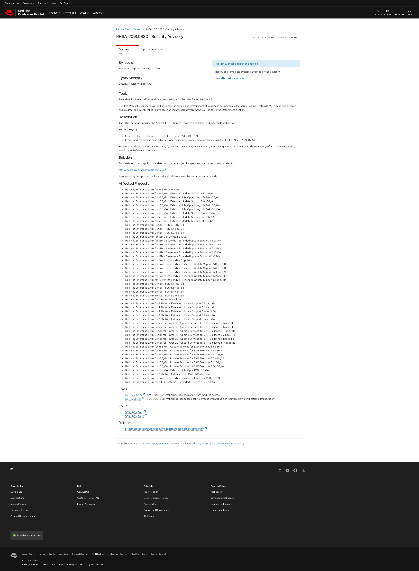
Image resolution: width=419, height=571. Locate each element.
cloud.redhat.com (220, 510)
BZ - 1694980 (133, 395)
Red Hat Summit (158, 554)
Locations (63, 554)
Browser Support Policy (156, 497)
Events (52, 554)
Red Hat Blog (98, 554)
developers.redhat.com (223, 497)
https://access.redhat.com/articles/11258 (142, 170)
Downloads (28, 3)
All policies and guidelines (71, 564)
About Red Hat (29, 554)
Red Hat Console (47, 3)
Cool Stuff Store (139, 554)
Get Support (65, 3)
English (387, 14)
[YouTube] (287, 471)
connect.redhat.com (221, 503)
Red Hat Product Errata (128, 29)
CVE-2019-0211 (134, 411)
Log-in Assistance (86, 503)
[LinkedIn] (280, 471)
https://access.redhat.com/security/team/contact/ (219, 443)
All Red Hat (398, 14)
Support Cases (18, 503)
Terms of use (49, 564)
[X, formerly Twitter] (303, 471)
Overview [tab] (124, 49)
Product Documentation (23, 516)
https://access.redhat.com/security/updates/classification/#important (164, 428)
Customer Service (19, 510)
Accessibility (150, 503)
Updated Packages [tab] (152, 49)
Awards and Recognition (156, 510)
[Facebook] (295, 471)
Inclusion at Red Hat (118, 554)
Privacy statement (30, 564)
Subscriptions (12, 3)
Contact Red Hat (80, 554)
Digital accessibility (96, 564)
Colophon (149, 516)
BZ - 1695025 (133, 399)
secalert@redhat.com (159, 443)
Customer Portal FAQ (88, 497)
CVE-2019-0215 (134, 415)
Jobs (42, 554)
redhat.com (217, 491)
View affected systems (228, 78)
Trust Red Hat (151, 491)
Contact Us (83, 491)
